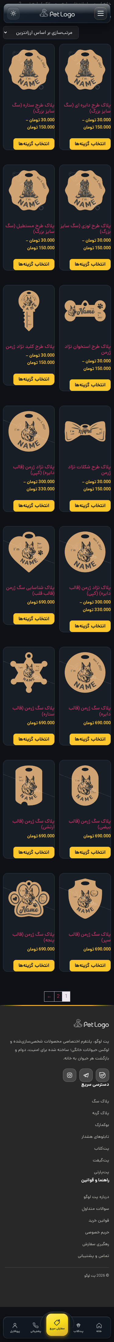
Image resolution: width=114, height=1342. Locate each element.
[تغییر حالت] (13, 13)
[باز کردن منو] (100, 13)
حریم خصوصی (97, 1232)
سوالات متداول (95, 1209)
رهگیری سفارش (95, 1244)
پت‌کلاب (101, 1148)
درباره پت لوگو (96, 1197)
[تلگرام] (86, 1075)
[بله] (102, 1075)
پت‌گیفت (101, 1160)
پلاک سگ (100, 1101)
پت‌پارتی (101, 1172)
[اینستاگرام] (69, 1075)
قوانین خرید (98, 1220)
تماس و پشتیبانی (93, 1256)
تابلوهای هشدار (95, 1137)
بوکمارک (102, 1125)
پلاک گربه (100, 1113)
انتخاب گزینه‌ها (90, 143)
